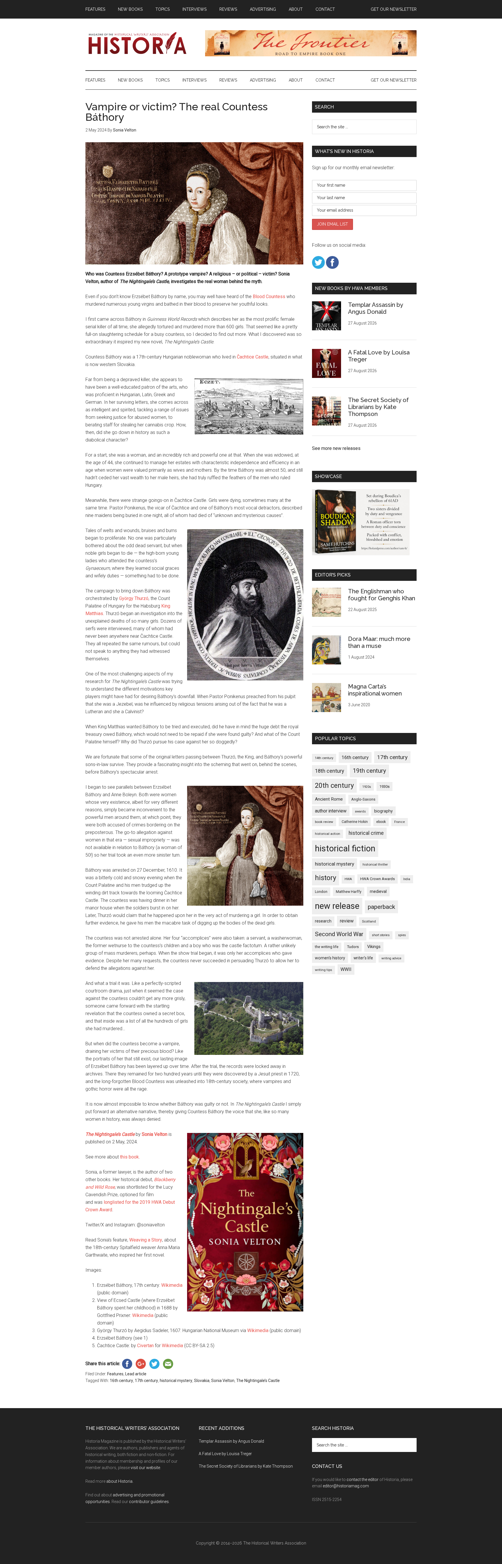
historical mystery (176, 1380)
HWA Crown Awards (377, 879)
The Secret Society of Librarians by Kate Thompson (378, 407)
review (347, 921)
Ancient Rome (329, 799)
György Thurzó (133, 598)
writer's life (363, 958)
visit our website (145, 1467)
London (321, 891)
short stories (381, 935)
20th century (334, 785)
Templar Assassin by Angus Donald (375, 308)
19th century (369, 770)
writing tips (323, 970)
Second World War (339, 934)
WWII (346, 969)
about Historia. (119, 1481)
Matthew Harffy (348, 891)
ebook (381, 822)
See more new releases (336, 448)
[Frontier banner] (311, 54)
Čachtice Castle (252, 357)
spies (402, 935)
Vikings (374, 946)
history (325, 878)
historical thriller (375, 864)
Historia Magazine (140, 43)
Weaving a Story (145, 1240)
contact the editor (363, 1479)
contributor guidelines (149, 1501)
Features (115, 1374)
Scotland (369, 921)
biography (383, 811)
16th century (121, 1380)
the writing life (326, 947)
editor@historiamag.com (346, 1486)
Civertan (145, 1345)
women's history (330, 958)
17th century (146, 1380)
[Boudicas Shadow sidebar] (361, 553)
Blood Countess (269, 296)
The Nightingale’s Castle (258, 1380)
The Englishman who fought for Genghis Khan (381, 595)
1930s (384, 786)
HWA (348, 879)
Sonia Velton (222, 1380)
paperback (381, 906)
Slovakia (201, 1380)
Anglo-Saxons (363, 799)
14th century (324, 758)
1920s (366, 787)
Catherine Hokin (355, 822)
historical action (327, 834)
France (399, 822)
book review (324, 822)
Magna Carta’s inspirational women (375, 690)
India (406, 879)
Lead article (135, 1374)
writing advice (391, 958)
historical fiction (345, 848)
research (323, 921)
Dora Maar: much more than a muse (379, 642)
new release (337, 906)
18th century (329, 771)
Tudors (353, 947)
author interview (331, 811)
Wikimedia (171, 1285)
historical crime (366, 833)
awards (360, 811)
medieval (378, 891)
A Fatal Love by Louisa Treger (225, 1453)
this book (129, 1157)
